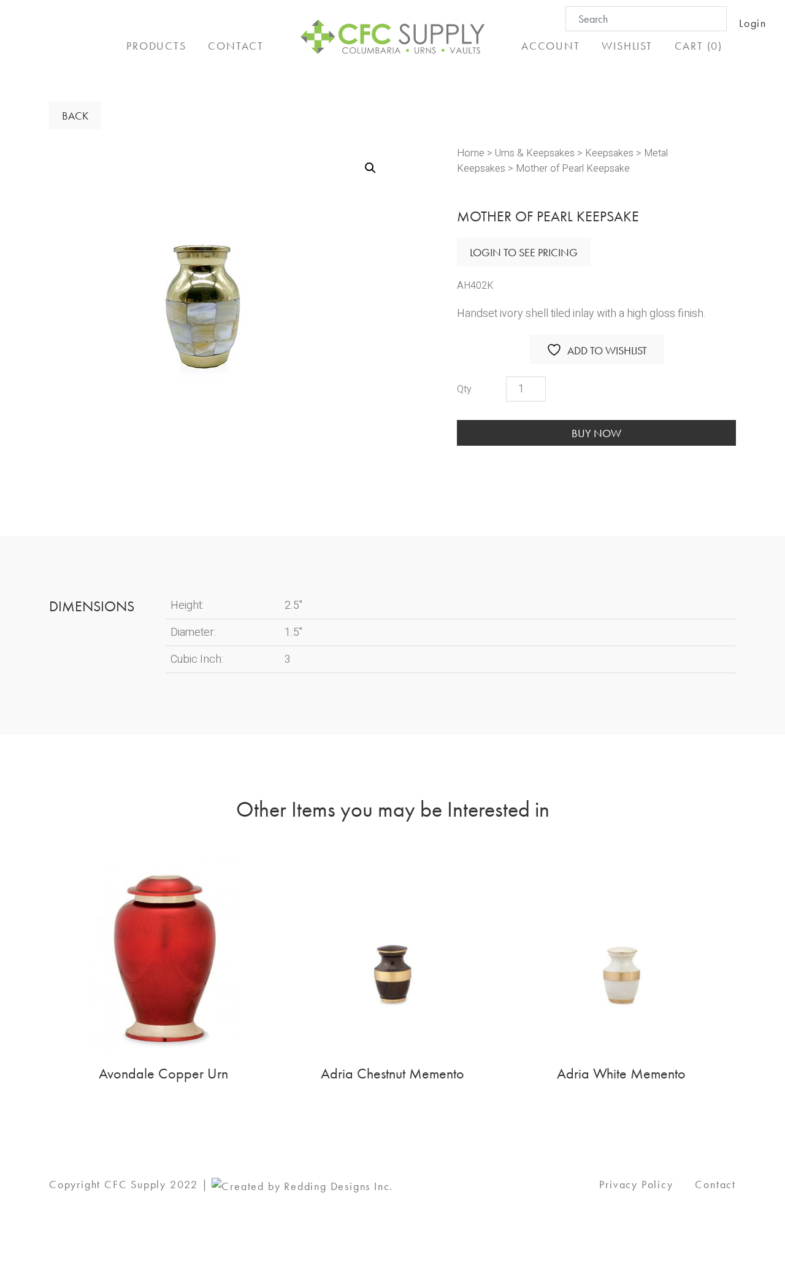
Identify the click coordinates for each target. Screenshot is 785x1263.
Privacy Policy (636, 1184)
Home (470, 153)
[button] (370, 168)
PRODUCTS (156, 46)
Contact (715, 1184)
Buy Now (596, 433)
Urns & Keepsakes (535, 153)
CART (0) (698, 46)
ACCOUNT (550, 46)
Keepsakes (609, 153)
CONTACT (236, 46)
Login (753, 23)
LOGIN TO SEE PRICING (524, 252)
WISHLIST (627, 46)
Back (75, 116)
